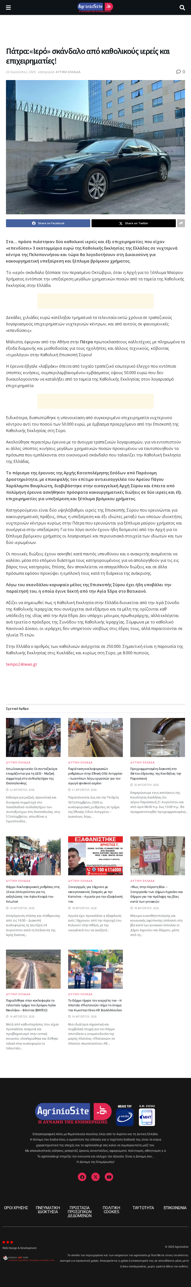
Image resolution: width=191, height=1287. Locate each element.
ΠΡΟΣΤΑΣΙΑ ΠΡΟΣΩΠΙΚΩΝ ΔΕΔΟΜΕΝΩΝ (80, 1211)
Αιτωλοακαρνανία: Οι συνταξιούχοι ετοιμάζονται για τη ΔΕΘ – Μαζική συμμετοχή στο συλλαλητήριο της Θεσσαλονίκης (31, 776)
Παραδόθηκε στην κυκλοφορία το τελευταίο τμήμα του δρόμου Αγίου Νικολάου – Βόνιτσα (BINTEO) (31, 1005)
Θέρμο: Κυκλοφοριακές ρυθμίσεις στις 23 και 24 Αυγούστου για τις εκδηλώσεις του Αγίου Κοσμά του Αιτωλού (33, 894)
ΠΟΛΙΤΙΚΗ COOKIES (111, 1209)
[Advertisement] (95, 29)
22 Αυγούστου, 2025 (21, 72)
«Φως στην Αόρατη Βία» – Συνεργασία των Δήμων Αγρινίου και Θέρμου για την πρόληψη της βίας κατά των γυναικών (156, 894)
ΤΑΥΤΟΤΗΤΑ (143, 1207)
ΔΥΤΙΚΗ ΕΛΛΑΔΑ (68, 72)
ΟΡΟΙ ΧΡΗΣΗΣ (16, 1207)
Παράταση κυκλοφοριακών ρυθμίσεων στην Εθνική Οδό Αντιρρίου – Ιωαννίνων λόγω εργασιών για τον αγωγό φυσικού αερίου (95, 776)
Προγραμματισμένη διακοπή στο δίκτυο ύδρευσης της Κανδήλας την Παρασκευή (155, 773)
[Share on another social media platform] (181, 223)
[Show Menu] (8, 7)
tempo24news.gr (21, 664)
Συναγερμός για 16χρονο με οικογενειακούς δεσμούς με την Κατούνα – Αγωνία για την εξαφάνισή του (95, 894)
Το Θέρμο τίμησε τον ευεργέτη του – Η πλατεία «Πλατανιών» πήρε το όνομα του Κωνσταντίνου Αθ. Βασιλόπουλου (95, 1005)
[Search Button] (182, 7)
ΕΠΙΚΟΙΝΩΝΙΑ (175, 1207)
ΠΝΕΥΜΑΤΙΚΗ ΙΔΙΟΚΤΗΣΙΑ (48, 1209)
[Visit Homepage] (95, 7)
